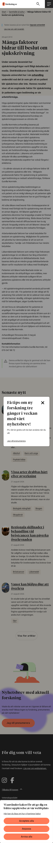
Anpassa (26, 828)
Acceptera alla (26, 820)
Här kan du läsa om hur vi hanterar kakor (22, 813)
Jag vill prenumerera (16, 441)
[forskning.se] (8, 4)
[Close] (42, 402)
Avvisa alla (26, 836)
